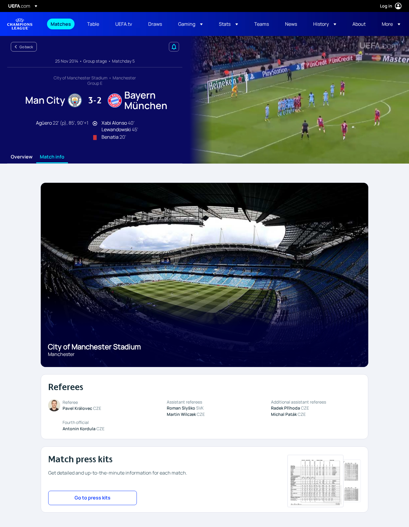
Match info (52, 157)
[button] (190, 24)
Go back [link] (26, 46)
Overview (22, 157)
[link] (61, 24)
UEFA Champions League (19, 24)
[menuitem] (61, 24)
